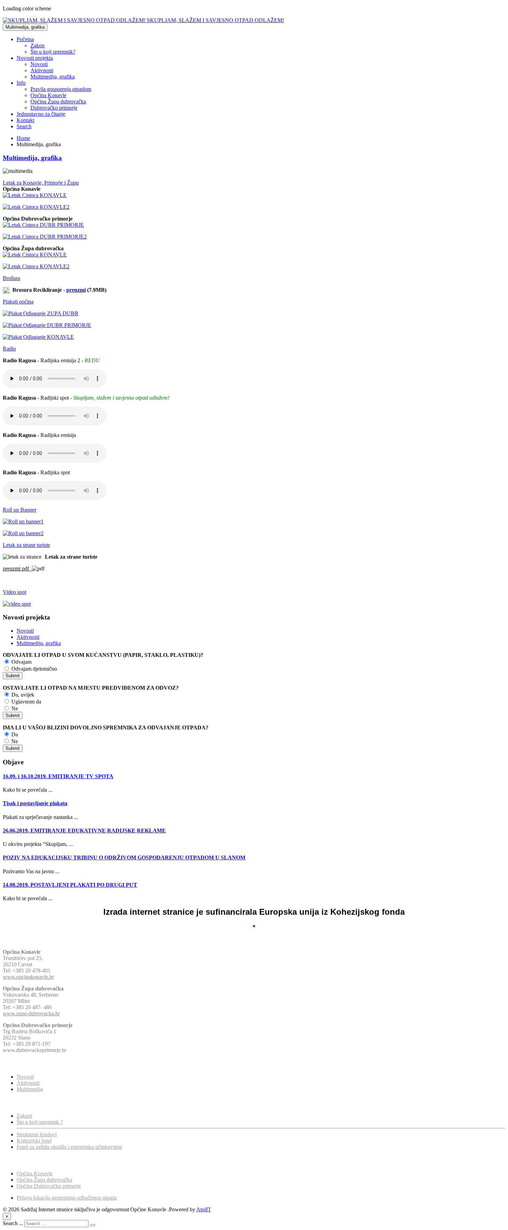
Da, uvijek (22, 695)
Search (24, 126)
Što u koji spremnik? (52, 52)
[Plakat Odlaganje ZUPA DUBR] (40, 313)
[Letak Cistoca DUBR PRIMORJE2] (45, 237)
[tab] (254, 183)
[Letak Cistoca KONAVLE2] (36, 207)
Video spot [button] (14, 592)
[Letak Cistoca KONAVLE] (35, 195)
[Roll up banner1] (23, 521)
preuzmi (76, 290)
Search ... (13, 1223)
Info (21, 83)
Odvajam (20, 662)
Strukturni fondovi (37, 1134)
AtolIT (203, 1209)
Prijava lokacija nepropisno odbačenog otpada (67, 1198)
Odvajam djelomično (33, 669)
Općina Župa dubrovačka (58, 101)
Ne (14, 708)
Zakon (37, 45)
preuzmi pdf (17, 568)
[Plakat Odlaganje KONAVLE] (38, 337)
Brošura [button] (11, 278)
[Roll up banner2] (23, 533)
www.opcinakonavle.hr (28, 977)
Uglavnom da (25, 702)
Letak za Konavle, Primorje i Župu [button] (41, 183)
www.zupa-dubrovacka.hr (31, 1013)
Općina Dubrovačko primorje (49, 1186)
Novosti (39, 64)
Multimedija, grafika (25, 27)
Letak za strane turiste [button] (26, 545)
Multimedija (30, 1089)
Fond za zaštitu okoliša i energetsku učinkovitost (69, 1147)
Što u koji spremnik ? (40, 1122)
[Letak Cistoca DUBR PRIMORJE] (43, 225)
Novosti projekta (35, 58)
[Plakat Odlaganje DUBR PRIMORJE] (47, 325)
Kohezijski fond (34, 1141)
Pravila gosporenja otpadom (60, 89)
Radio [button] (9, 349)
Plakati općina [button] (18, 302)
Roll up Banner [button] (19, 510)
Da (14, 734)
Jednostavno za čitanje (41, 114)
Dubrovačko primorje (53, 108)
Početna (25, 39)
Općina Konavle (48, 95)
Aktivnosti (41, 70)
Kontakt (25, 120)
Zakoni (24, 1116)
